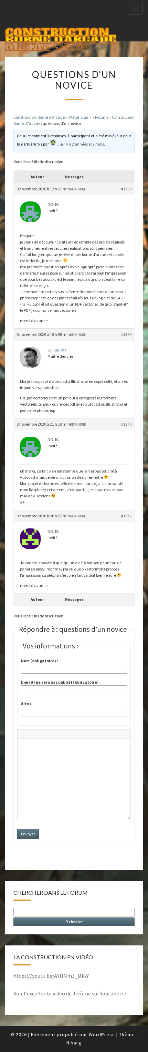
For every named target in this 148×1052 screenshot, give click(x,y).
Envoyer (28, 833)
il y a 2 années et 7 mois (83, 144)
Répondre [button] (78, 189)
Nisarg (74, 1043)
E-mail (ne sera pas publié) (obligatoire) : (61, 682)
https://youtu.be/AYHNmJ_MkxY (51, 975)
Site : (26, 703)
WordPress (102, 1034)
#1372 (126, 515)
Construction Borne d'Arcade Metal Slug (60, 33)
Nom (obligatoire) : (39, 660)
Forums (101, 117)
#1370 (126, 424)
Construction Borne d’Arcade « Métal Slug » (52, 117)
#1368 (126, 188)
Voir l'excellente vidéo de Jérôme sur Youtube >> (69, 993)
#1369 (126, 334)
